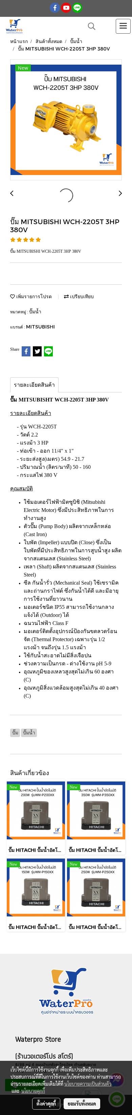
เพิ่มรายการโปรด (33, 296)
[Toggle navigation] (123, 26)
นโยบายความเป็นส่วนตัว (87, 1084)
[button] (89, 26)
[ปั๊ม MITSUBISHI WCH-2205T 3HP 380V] (66, 120)
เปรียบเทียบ (81, 296)
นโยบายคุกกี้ (33, 1091)
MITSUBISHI (40, 326)
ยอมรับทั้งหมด (82, 1104)
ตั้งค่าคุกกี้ (46, 1104)
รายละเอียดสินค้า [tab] (34, 385)
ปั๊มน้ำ (35, 311)
